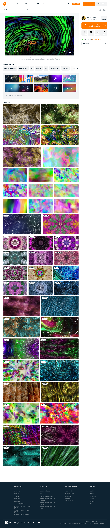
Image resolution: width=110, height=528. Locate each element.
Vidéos (27, 4)
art (46, 68)
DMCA (41, 493)
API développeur (19, 503)
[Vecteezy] (4, 4)
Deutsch (92, 498)
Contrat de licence (45, 491)
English (92, 491)
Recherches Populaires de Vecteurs (47, 499)
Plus (44, 4)
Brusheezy (17, 491)
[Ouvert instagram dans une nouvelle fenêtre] (25, 522)
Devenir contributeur (69, 499)
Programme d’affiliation (46, 496)
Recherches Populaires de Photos (47, 503)
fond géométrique (9, 68)
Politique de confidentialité (79, 523)
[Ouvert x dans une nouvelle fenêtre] (36, 522)
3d (32, 68)
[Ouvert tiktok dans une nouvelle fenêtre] (33, 522)
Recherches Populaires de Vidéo (47, 507)
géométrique (23, 68)
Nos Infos (68, 496)
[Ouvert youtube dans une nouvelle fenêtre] (39, 522)
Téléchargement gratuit (94, 25)
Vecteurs (10, 4)
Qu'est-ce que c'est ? (97, 39)
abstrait (38, 68)
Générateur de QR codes (21, 514)
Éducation (17, 501)
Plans (69, 4)
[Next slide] (76, 68)
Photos (19, 4)
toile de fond (55, 68)
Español (92, 493)
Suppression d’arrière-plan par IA (22, 511)
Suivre (104, 19)
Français (92, 501)
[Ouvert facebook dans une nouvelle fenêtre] (22, 522)
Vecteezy (16, 493)
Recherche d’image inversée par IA (22, 507)
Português (93, 496)
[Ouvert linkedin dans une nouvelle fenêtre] (28, 522)
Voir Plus (69, 88)
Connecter (101, 4)
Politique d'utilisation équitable (96, 523)
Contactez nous (69, 493)
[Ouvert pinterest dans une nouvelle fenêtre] (30, 522)
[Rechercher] (100, 10)
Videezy (16, 496)
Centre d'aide (69, 491)
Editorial (36, 4)
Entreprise (17, 498)
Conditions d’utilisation (65, 523)
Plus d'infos (86, 43)
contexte (65, 68)
